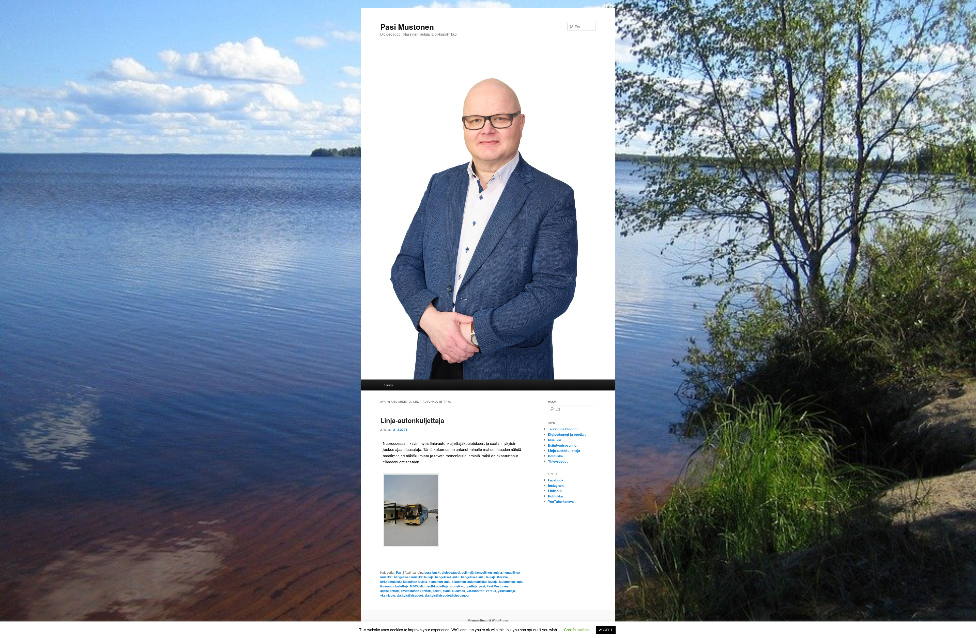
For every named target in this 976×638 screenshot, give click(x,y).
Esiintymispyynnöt (562, 445)
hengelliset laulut (447, 577)
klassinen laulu (439, 581)
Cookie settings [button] (577, 629)
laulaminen (507, 581)
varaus (491, 590)
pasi (482, 586)
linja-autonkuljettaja (394, 586)
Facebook (555, 480)
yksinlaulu (387, 595)
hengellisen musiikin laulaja (414, 577)
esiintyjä (468, 572)
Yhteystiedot (558, 461)
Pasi (399, 572)
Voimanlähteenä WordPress (488, 620)
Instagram (556, 485)
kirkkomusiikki (391, 581)
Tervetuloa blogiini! (563, 429)
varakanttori (475, 590)
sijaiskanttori (389, 590)
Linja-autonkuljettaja (412, 420)
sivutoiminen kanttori (416, 590)
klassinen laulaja (415, 581)
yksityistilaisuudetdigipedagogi (446, 595)
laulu (519, 581)
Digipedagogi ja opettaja (567, 434)
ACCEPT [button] (606, 629)
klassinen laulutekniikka (469, 581)
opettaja (471, 586)
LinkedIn (555, 490)
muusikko (457, 586)
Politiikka (555, 455)
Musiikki (554, 439)
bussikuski (432, 572)
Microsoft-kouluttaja (433, 586)
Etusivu (387, 385)
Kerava (502, 577)
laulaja (493, 581)
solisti (437, 590)
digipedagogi (451, 572)
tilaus (447, 590)
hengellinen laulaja (488, 572)
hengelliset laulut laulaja (478, 577)
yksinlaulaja (506, 590)
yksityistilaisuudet (409, 595)
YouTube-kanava (561, 501)
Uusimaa (458, 590)
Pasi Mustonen (407, 26)
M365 (414, 586)
